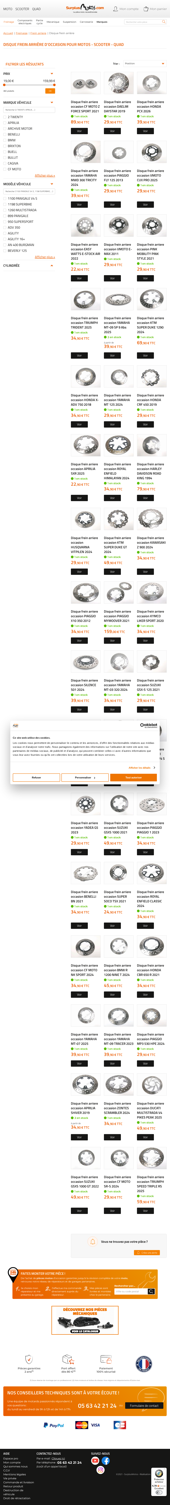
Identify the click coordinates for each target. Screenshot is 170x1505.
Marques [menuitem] (102, 21)
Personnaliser (83, 777)
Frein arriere (38, 33)
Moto (7, 8)
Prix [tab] (6, 73)
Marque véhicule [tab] (17, 102)
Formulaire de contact (144, 1405)
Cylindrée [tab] (11, 265)
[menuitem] (9, 22)
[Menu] (165, 1470)
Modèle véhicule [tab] (17, 184)
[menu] (62, 22)
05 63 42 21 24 (97, 1405)
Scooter (22, 8)
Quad (36, 8)
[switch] (159, 1492)
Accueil (8, 33)
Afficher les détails (140, 767)
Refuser (36, 777)
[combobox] (145, 21)
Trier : (116, 64)
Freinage (22, 33)
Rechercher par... (124, 1285)
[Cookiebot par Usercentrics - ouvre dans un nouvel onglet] (142, 725)
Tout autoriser (134, 777)
